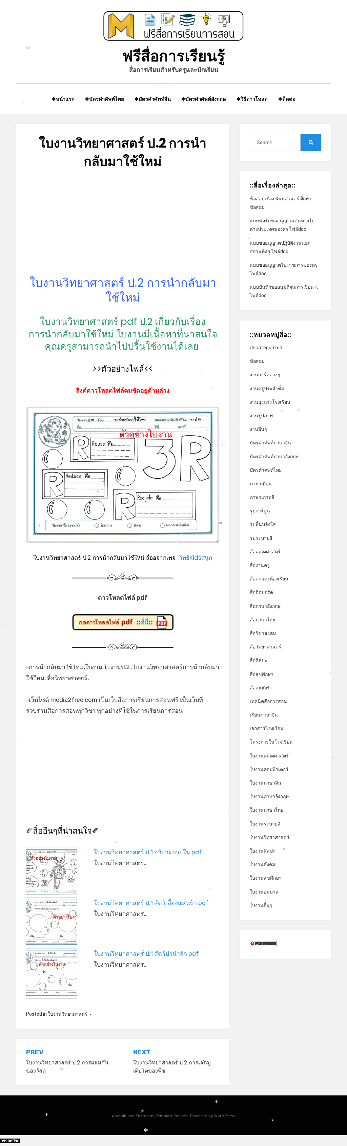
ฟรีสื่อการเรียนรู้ (173, 56)
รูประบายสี (261, 538)
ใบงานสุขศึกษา (266, 878)
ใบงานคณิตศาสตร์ (269, 756)
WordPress (225, 1116)
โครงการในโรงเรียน (271, 742)
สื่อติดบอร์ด (261, 592)
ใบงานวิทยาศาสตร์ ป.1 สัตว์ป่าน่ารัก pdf (146, 953)
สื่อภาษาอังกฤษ (265, 606)
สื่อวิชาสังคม (263, 633)
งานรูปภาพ (261, 416)
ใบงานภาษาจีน (265, 783)
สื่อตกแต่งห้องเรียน (269, 579)
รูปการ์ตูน (260, 511)
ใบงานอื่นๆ (261, 905)
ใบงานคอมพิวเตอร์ (269, 769)
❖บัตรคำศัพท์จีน (152, 99)
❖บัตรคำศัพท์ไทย (104, 99)
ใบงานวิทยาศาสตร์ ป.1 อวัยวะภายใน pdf (148, 852)
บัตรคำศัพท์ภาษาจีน (270, 443)
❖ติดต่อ (286, 99)
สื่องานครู (260, 565)
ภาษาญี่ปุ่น (261, 484)
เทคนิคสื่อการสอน (268, 701)
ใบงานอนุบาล (264, 892)
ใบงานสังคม (262, 864)
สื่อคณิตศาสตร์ (265, 552)
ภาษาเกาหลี (262, 497)
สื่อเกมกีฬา (261, 688)
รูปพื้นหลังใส (263, 524)
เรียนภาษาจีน (264, 715)
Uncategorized (266, 348)
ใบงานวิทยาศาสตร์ (67, 1014)
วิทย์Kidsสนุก (195, 558)
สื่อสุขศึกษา (261, 674)
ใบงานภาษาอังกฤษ (269, 796)
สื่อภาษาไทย (262, 620)
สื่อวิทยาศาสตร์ (265, 647)
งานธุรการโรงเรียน (270, 402)
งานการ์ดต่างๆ (265, 375)
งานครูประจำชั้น (267, 389)
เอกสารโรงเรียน (267, 728)
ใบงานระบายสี (265, 824)
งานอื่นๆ (258, 429)
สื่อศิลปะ (258, 660)
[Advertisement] (122, 227)
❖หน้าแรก (63, 99)
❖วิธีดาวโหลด (252, 99)
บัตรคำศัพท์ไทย (266, 470)
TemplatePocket (171, 1116)
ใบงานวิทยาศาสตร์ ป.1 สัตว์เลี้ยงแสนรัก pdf (151, 903)
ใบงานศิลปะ (262, 851)
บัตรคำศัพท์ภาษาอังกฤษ (274, 457)
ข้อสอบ (257, 361)
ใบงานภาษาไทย (266, 810)
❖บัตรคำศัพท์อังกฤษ (203, 99)
